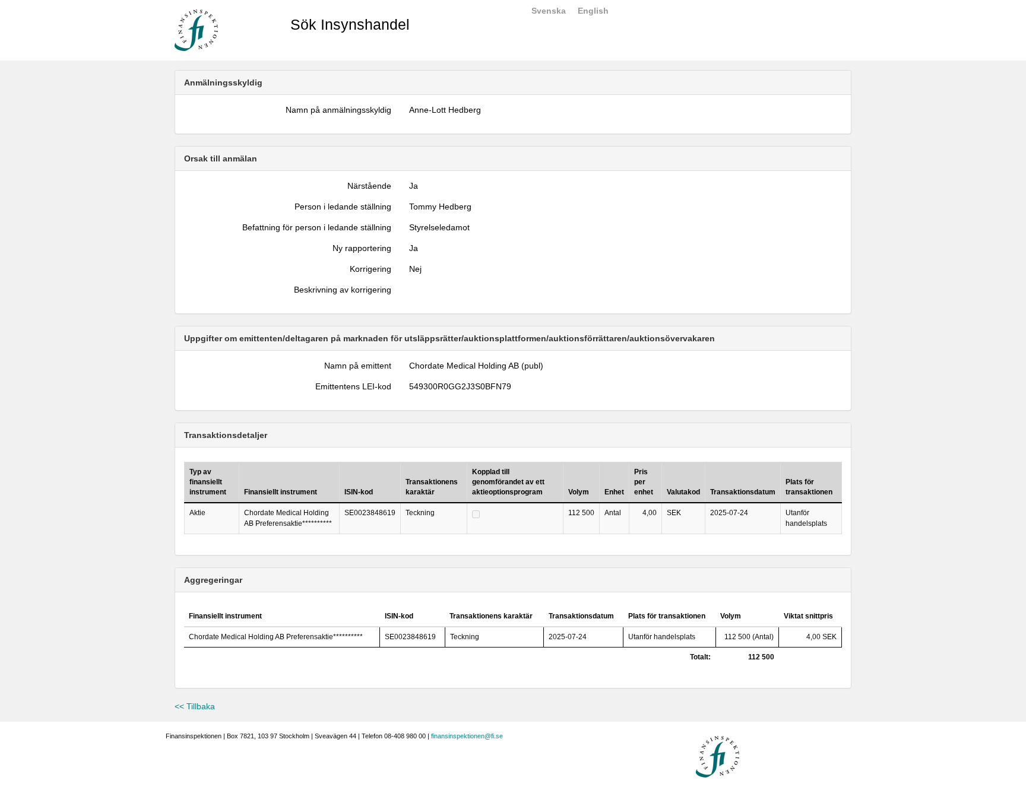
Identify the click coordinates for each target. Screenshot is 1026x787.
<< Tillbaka (195, 706)
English (593, 10)
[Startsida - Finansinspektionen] (196, 29)
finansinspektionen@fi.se (467, 736)
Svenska (548, 10)
